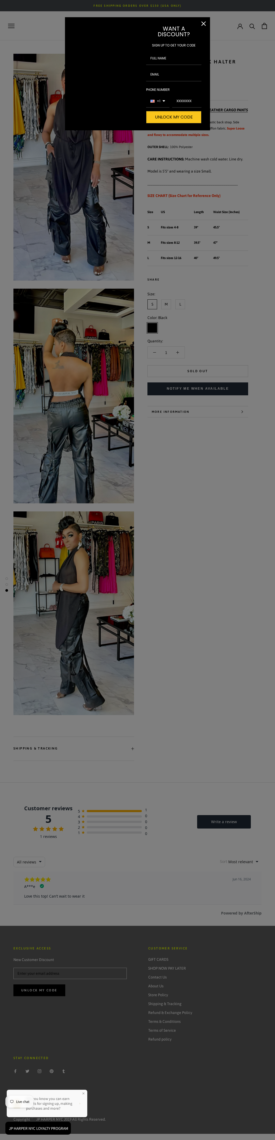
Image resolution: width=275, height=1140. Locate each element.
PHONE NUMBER (158, 89)
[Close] (203, 23)
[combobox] (157, 101)
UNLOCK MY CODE (174, 117)
